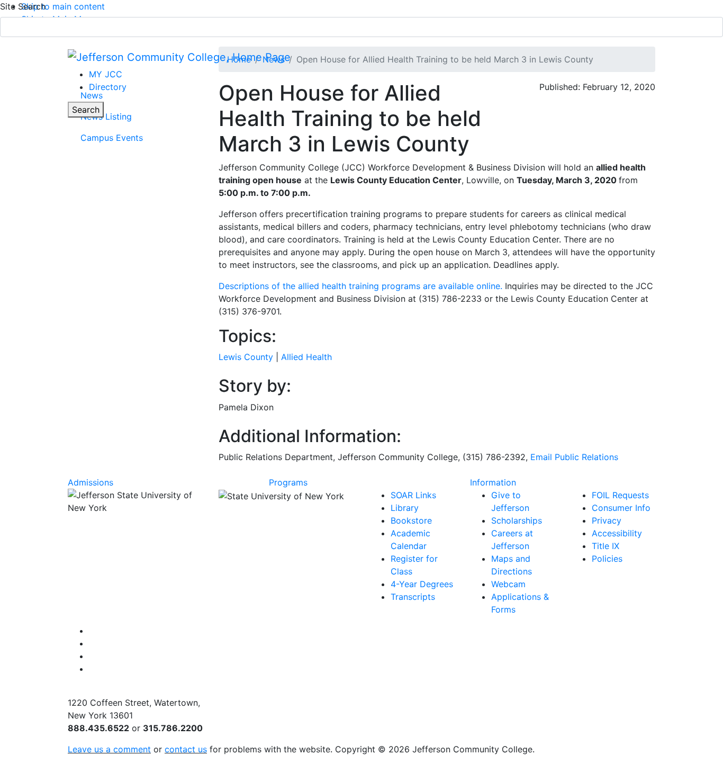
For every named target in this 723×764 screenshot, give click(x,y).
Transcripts (413, 596)
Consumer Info (621, 507)
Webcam (508, 584)
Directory (107, 87)
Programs (288, 482)
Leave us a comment (109, 749)
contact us (186, 749)
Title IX (605, 546)
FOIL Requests (620, 495)
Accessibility (617, 533)
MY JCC (105, 74)
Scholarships (516, 520)
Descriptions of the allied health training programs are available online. (360, 286)
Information (493, 482)
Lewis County (246, 357)
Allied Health (306, 357)
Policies (607, 558)
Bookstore (411, 520)
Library (405, 507)
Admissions (90, 482)
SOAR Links (413, 495)
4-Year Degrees (422, 584)
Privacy (606, 520)
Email (574, 457)
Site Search (23, 6)
